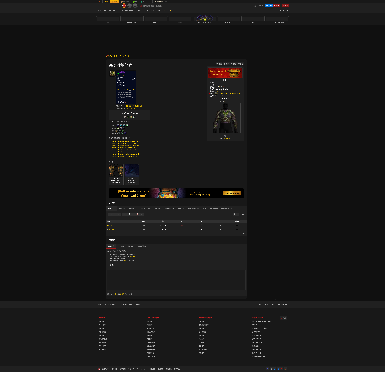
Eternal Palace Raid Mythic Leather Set (124, 156)
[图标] (113, 74)
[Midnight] (102, 349)
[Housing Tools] (110, 304)
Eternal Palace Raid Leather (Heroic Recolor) (126, 150)
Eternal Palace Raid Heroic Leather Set (124, 152)
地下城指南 (150, 328)
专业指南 (101, 335)
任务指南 (149, 335)
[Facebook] (278, 368)
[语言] (287, 10)
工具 (260, 304)
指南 (152, 10)
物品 (115, 56)
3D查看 (240, 64)
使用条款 (177, 369)
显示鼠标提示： (121, 108)
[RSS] (285, 368)
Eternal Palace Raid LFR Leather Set (123, 148)
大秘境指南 (102, 332)
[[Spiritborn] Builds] (259, 356)
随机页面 (152, 369)
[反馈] (283, 10)
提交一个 (227, 101)
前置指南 (201, 321)
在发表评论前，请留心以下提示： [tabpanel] (122, 272)
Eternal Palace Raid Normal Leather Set (124, 143)
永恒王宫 (163, 225)
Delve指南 (102, 325)
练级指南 (101, 328)
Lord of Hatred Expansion (261, 321)
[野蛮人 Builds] (257, 335)
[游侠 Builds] (256, 349)
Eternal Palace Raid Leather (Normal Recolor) (126, 141)
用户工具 (114, 369)
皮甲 (124, 56)
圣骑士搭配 (255, 346)
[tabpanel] (176, 223)
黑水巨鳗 (109, 225)
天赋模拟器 (102, 342)
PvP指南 (201, 342)
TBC (136, 1)
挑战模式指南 (151, 349)
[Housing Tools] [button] (110, 10)
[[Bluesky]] (274, 368)
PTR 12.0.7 (135, 5)
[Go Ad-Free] (168, 10)
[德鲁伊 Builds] (257, 339)
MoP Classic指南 (153, 318)
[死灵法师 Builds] (257, 342)
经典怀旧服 (126, 1)
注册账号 (122, 294)
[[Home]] (108, 5)
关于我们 (123, 369)
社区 (159, 10)
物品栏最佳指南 (204, 325)
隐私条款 (169, 369)
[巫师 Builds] (256, 353)
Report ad (277, 299)
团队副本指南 (103, 339)
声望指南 (149, 339)
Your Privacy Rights (140, 369)
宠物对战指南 (151, 342)
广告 (129, 369)
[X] (271, 368)
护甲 (120, 56)
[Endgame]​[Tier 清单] (259, 328)
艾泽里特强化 (121, 98)
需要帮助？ (105, 369)
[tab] (111, 208)
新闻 (99, 10)
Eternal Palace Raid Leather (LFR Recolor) (125, 146)
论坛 (125, 261)
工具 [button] (146, 10)
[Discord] (267, 368)
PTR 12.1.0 (129, 5)
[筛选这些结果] (237, 214)
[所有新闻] (99, 1)
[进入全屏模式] (276, 10)
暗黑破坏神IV (161, 1)
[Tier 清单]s (256, 332)
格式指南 (132, 256)
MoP (144, 1)
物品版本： (119, 106)
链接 (234, 64)
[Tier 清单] (102, 346)
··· (149, 1)
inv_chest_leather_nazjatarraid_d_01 (228, 93)
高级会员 (161, 369)
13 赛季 (254, 325)
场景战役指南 (151, 346)
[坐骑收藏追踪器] (176, 193)
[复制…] (234, 214)
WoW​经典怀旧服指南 (205, 318)
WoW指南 (102, 318)
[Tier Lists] (151, 356)
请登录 (116, 294)
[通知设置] (280, 10)
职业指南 (101, 321)
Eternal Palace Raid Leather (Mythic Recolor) (126, 154)
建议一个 (227, 138)
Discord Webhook (127, 10)
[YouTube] (281, 368)
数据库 (140, 10)
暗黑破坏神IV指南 (257, 318)
